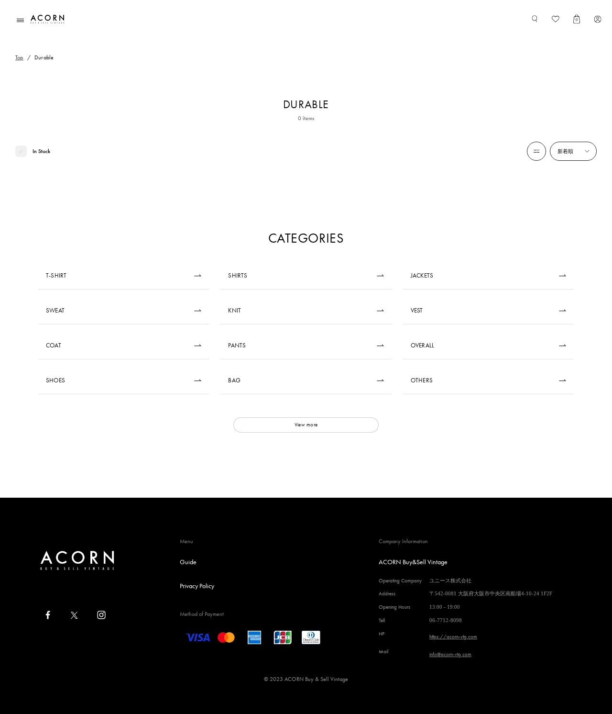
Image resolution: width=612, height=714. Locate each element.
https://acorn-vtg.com (453, 636)
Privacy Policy (197, 585)
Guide (188, 562)
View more (306, 424)
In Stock (41, 151)
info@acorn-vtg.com (450, 654)
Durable (44, 57)
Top (19, 57)
